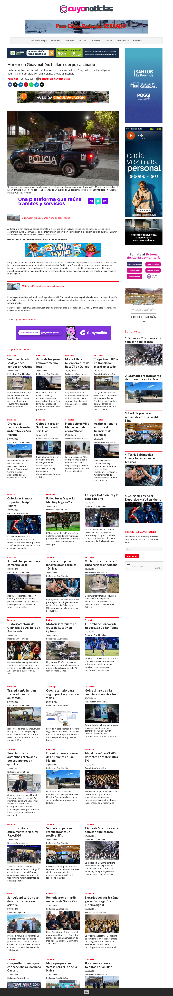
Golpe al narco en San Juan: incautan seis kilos (48, 427)
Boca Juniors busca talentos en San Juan (98, 965)
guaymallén (21, 319)
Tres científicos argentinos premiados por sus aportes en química (22, 758)
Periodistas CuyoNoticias (55, 78)
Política (82, 40)
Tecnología (51, 686)
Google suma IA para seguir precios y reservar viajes (62, 694)
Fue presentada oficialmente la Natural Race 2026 (22, 831)
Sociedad (55, 40)
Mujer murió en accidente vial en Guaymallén (43, 286)
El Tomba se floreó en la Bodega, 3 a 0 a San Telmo (101, 625)
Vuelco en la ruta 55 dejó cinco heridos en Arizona (19, 362)
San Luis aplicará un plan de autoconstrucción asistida (23, 901)
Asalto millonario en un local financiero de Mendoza (105, 429)
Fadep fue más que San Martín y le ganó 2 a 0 (61, 500)
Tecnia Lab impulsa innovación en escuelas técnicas (61, 564)
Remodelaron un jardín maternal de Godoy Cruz (62, 899)
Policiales (12, 78)
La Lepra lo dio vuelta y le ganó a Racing (101, 496)
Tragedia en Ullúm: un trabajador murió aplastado (106, 362)
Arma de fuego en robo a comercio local (48, 362)
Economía (69, 40)
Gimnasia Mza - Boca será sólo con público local (101, 829)
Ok (86, 992)
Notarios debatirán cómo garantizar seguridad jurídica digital (102, 901)
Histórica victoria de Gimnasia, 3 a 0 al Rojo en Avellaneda (23, 627)
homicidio (32, 319)
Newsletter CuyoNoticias (141, 531)
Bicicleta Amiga (39, 40)
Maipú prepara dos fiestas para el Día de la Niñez (61, 966)
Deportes (95, 40)
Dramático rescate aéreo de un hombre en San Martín (19, 429)
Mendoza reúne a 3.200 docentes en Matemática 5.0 (101, 756)
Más (107, 40)
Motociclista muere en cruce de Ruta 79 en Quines (77, 362)
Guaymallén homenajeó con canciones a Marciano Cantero (24, 966)
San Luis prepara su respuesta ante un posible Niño (59, 831)
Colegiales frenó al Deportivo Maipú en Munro (20, 502)
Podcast (121, 40)
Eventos (137, 40)
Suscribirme (132, 556)
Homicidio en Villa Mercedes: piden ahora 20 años (77, 427)
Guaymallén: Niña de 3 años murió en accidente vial (46, 217)
